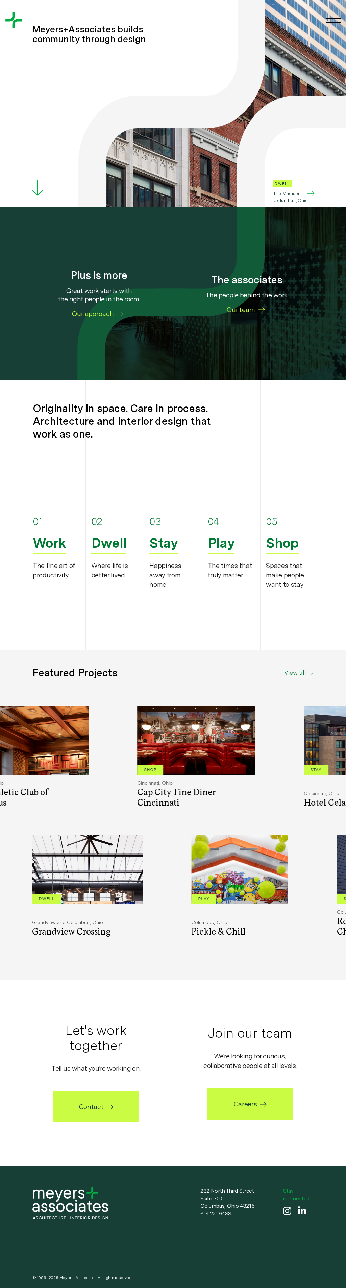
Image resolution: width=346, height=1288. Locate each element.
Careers (245, 1104)
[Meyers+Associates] (13, 20)
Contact (91, 1107)
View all (295, 672)
